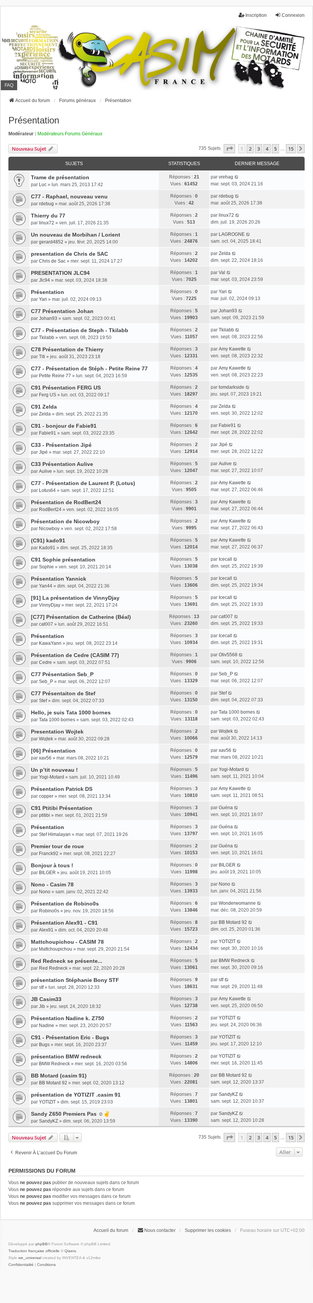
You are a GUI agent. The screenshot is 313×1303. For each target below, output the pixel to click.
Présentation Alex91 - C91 (64, 923)
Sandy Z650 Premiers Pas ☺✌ (70, 1114)
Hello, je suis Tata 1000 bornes (71, 712)
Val (222, 272)
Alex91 (46, 930)
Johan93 (48, 318)
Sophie (46, 567)
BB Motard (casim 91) (59, 1076)
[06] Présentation (53, 751)
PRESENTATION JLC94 (60, 273)
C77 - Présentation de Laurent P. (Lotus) (83, 483)
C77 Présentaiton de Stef (63, 693)
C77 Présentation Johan (62, 311)
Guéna (226, 807)
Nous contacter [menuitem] (160, 1230)
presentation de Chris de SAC (69, 254)
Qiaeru (70, 1251)
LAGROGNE (232, 234)
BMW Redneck (234, 960)
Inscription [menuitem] (256, 15)
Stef (43, 700)
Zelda (225, 253)
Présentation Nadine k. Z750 (67, 1018)
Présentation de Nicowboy (65, 521)
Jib (42, 1006)
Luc (43, 184)
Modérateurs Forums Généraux (69, 133)
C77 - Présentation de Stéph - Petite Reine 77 (89, 368)
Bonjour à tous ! (52, 865)
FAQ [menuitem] (9, 85)
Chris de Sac (52, 261)
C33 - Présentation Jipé (61, 445)
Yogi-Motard (51, 777)
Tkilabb (46, 337)
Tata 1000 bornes (57, 719)
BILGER (47, 872)
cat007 (46, 624)
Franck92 (48, 853)
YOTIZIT (227, 941)
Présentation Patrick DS (61, 789)
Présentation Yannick (58, 579)
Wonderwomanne (237, 903)
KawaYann (50, 643)
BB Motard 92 (233, 922)
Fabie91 (47, 433)
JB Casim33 (46, 999)
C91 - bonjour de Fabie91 (64, 426)
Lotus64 (47, 490)
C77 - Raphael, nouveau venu (69, 196)
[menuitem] (21, 1264)
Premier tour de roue (57, 846)
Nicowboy (49, 528)
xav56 (45, 758)
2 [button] (250, 148)
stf (41, 987)
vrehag (226, 177)
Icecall (225, 559)
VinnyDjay (49, 605)
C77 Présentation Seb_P (62, 674)
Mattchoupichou (55, 949)
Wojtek (46, 739)
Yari (43, 299)
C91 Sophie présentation (63, 560)
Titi (42, 356)
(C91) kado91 (48, 540)
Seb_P (46, 681)
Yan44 (45, 586)
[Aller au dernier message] (236, 177)
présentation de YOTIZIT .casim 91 (76, 1095)
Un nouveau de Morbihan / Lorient (75, 235)
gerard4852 (51, 242)
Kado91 (47, 547)
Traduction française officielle (34, 1251)
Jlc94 (44, 280)
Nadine (46, 1025)
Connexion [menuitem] (293, 15)
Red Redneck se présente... (66, 961)
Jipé (43, 452)
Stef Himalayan (55, 834)
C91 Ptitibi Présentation (61, 808)
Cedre (45, 662)
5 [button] (275, 148)
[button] (229, 148)
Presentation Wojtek (57, 732)
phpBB (41, 1244)
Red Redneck (53, 968)
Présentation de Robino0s (65, 904)
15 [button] (291, 148)
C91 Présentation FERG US (66, 388)
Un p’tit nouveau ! (54, 770)
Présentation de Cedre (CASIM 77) (75, 655)
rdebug (46, 203)
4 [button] (267, 148)
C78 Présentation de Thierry (67, 349)
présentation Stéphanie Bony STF (75, 980)
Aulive (45, 471)
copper (46, 796)
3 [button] (258, 148)
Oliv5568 (228, 654)
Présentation (33, 120)
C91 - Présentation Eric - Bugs (70, 1037)
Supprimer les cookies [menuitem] (208, 1230)
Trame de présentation (60, 177)
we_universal (29, 1258)
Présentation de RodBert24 (66, 502)
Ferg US (47, 395)
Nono (44, 891)
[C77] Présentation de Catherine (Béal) (81, 617)
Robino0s (49, 911)
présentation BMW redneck (66, 1056)
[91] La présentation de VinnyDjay (75, 598)
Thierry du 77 (48, 216)
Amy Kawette (232, 349)
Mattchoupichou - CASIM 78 (67, 942)
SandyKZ (228, 1094)
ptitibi (44, 815)
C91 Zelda (44, 407)
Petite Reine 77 (55, 375)
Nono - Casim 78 (52, 884)
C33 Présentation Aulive (62, 464)
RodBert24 (50, 509)
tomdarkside (231, 387)
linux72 (46, 223)
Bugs (44, 1044)
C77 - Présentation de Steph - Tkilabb (79, 330)
